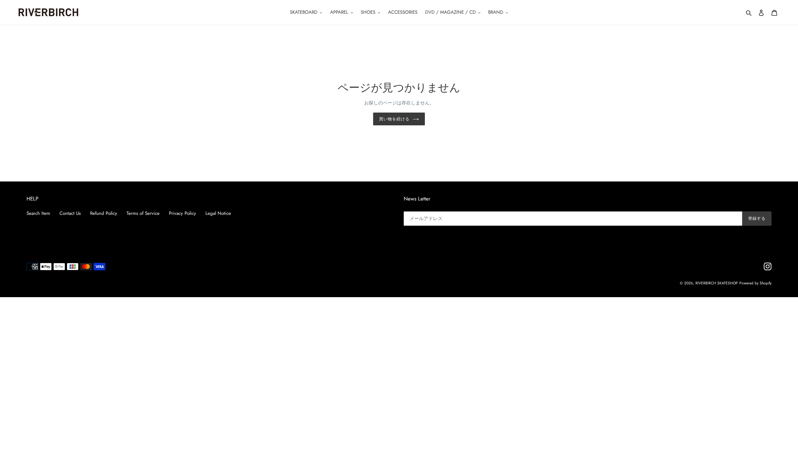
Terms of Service (143, 213)
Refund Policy (103, 213)
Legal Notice (218, 213)
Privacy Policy (182, 213)
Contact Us (70, 213)
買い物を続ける (394, 119)
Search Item (38, 213)
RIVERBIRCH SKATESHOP (716, 283)
